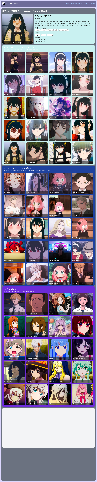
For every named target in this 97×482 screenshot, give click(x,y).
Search (93, 3)
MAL (44, 41)
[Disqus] (48, 428)
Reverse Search (76, 3)
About (86, 3)
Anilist (37, 41)
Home (67, 3)
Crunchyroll (41, 39)
